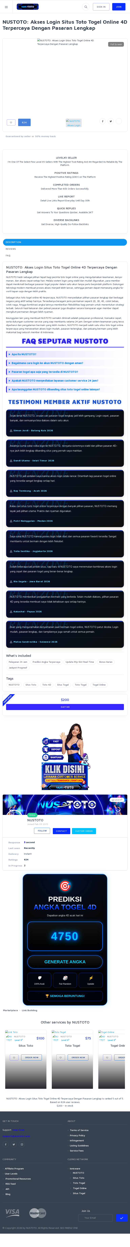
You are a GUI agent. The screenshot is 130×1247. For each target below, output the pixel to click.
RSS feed (10, 1183)
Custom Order (84, 831)
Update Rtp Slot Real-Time (80, 662)
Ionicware (75, 1168)
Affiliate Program (14, 1168)
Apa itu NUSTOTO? (24, 354)
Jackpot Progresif (18, 667)
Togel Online (99, 684)
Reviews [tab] (11, 249)
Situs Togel (63, 684)
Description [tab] (13, 242)
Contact (61, 831)
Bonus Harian (105, 662)
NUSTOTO (14, 684)
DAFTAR (65, 707)
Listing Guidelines (79, 1145)
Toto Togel (80, 684)
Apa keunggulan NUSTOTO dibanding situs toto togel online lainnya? (56, 389)
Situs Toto (31, 684)
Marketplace (10, 1010)
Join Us (85, 1210)
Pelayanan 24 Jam (18, 662)
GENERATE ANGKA (65, 961)
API (7, 1188)
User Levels (11, 1173)
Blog (7, 1194)
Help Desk (18, 1129)
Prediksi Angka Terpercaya (46, 662)
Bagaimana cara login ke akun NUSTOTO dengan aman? (47, 362)
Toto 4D (46, 684)
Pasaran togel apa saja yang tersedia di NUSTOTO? (45, 371)
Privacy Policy (77, 1135)
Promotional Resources (18, 1178)
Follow (42, 830)
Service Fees (77, 1150)
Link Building (29, 1010)
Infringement (77, 1140)
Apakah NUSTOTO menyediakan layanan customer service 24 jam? (55, 380)
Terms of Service (79, 1130)
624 (24, 122)
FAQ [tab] (8, 255)
